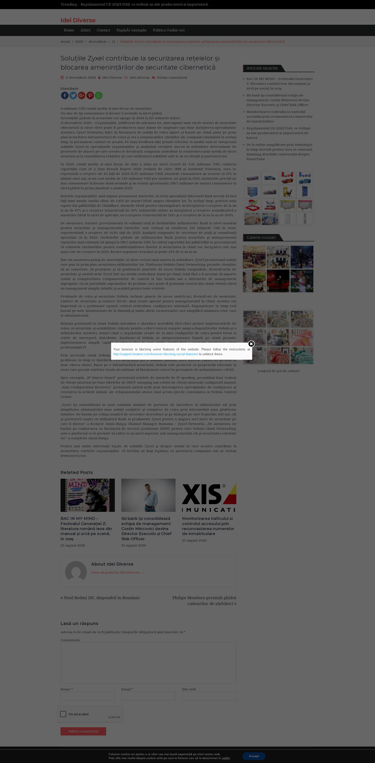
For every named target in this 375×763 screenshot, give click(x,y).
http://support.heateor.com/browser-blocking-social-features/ (155, 354)
